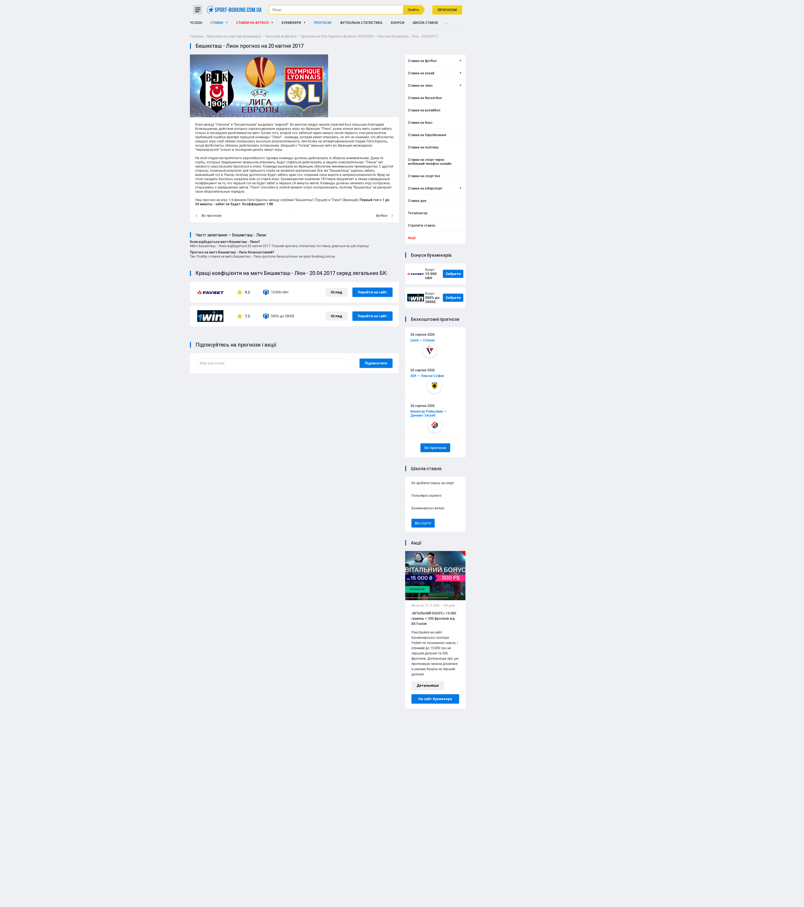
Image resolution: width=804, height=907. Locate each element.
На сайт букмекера (435, 699)
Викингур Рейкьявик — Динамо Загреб (428, 413)
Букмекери (292, 23)
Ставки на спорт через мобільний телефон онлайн (429, 162)
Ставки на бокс (420, 123)
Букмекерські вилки (427, 508)
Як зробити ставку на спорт (432, 483)
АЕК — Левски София (427, 376)
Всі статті (423, 523)
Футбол (381, 216)
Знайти (413, 10)
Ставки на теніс (420, 86)
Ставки (217, 23)
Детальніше (428, 685)
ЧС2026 (196, 23)
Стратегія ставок (421, 225)
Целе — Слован (422, 340)
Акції (412, 238)
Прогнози (447, 10)
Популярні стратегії (426, 496)
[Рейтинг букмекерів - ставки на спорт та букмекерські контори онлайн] (235, 10)
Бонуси (397, 23)
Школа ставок (425, 23)
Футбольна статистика (361, 23)
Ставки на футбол (253, 23)
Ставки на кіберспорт (425, 188)
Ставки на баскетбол (425, 98)
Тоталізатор (418, 213)
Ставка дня (417, 201)
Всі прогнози (435, 447)
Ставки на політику (423, 147)
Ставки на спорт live (424, 176)
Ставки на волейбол (424, 110)
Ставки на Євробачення (427, 135)
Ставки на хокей (421, 73)
